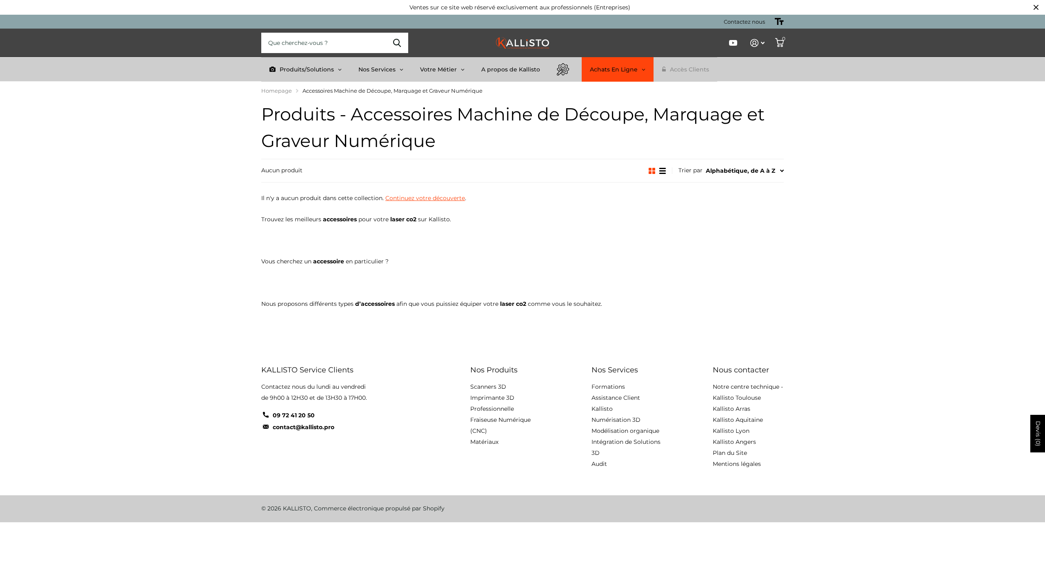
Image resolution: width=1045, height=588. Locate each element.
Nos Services (614, 369)
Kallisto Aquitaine (738, 419)
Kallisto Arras (731, 408)
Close (1036, 7)
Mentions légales (737, 464)
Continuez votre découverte (425, 198)
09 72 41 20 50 (294, 415)
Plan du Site (730, 453)
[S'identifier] (757, 43)
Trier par (690, 170)
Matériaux (484, 441)
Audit (599, 464)
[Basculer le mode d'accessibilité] (779, 21)
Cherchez (397, 43)
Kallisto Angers (734, 441)
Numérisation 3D (615, 419)
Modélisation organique (625, 430)
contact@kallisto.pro (303, 427)
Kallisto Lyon (731, 430)
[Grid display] (652, 171)
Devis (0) (1038, 433)
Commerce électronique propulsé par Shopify (379, 508)
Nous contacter (741, 369)
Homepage (276, 90)
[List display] (662, 171)
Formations (608, 386)
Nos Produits (494, 369)
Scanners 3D (488, 386)
